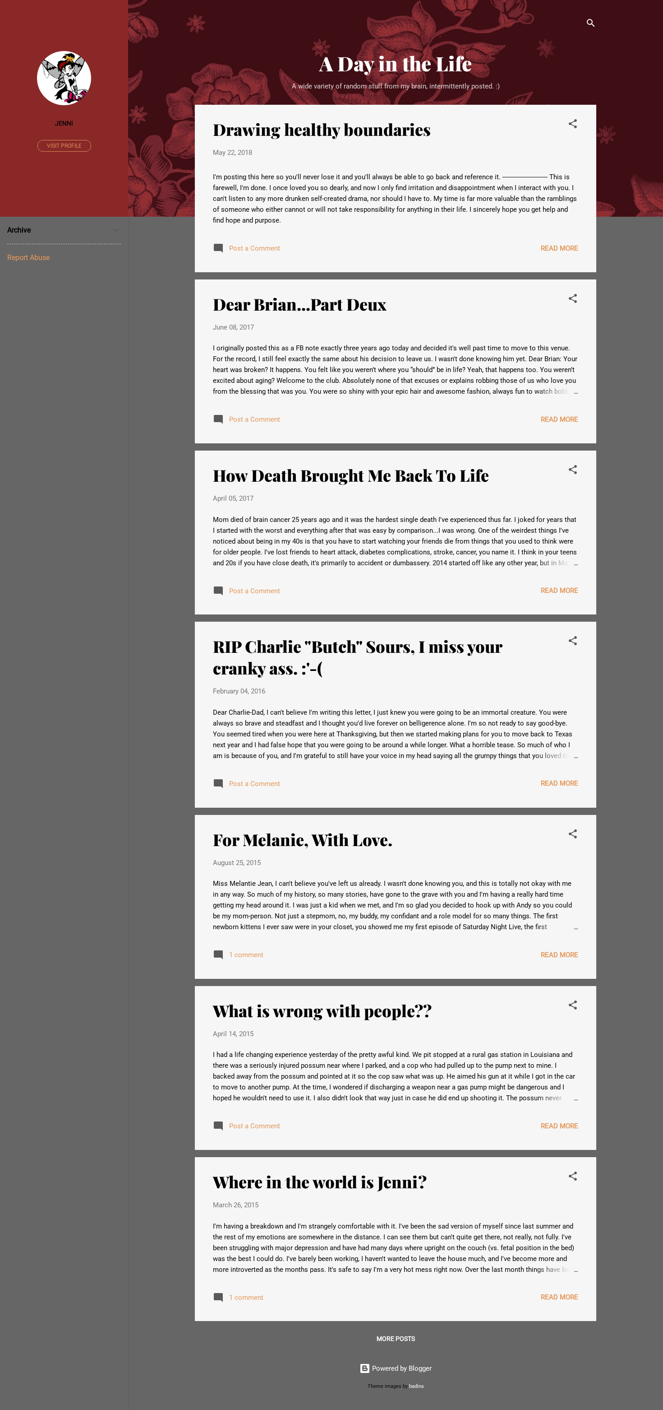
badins (416, 1386)
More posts (396, 1338)
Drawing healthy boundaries (322, 129)
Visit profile (64, 146)
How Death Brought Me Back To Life (351, 475)
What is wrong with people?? (322, 1010)
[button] (572, 125)
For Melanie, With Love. (302, 839)
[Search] (590, 24)
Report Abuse (28, 257)
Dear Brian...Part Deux (300, 304)
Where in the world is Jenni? (320, 1181)
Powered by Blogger (401, 1368)
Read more (559, 248)
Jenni (64, 123)
